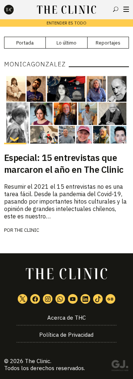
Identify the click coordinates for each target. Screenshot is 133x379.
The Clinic (26, 230)
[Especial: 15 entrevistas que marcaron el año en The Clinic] (66, 109)
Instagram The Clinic (47, 299)
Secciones (126, 9)
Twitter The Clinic (22, 299)
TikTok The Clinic (98, 299)
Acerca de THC (66, 317)
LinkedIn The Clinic (85, 299)
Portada (25, 43)
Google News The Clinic (110, 299)
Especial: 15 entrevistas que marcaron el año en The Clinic (63, 163)
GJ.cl (119, 366)
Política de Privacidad (66, 334)
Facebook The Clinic (35, 299)
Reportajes (108, 43)
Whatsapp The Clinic (60, 299)
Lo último (66, 43)
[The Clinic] (15, 9)
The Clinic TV (73, 299)
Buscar (115, 9)
